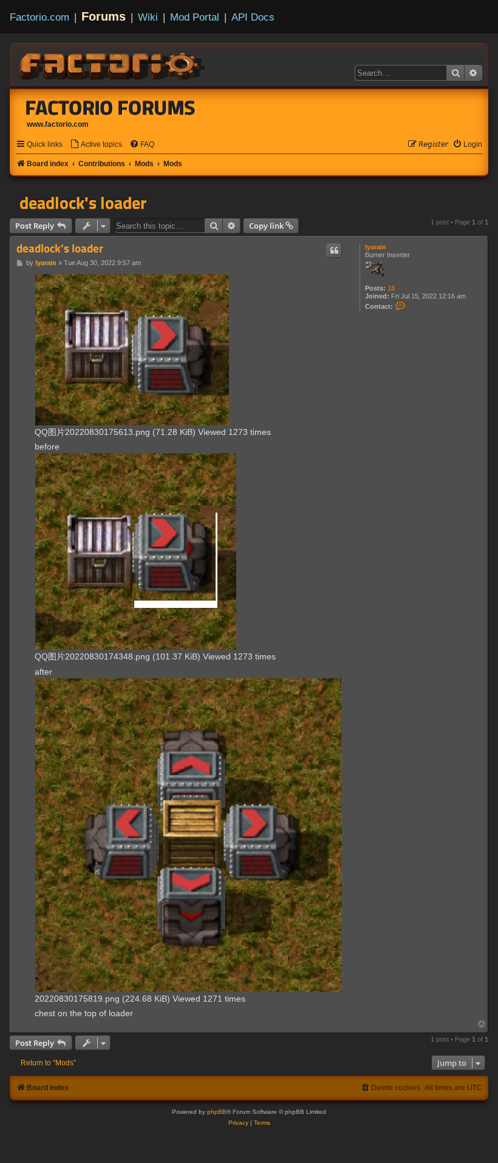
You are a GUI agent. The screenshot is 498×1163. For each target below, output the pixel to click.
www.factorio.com (58, 124)
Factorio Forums (111, 107)
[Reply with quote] (334, 250)
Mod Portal (194, 17)
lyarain (375, 247)
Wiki (148, 17)
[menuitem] (96, 145)
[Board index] (113, 64)
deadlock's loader (82, 202)
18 (391, 288)
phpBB (217, 1111)
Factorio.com (39, 17)
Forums (103, 16)
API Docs (253, 17)
